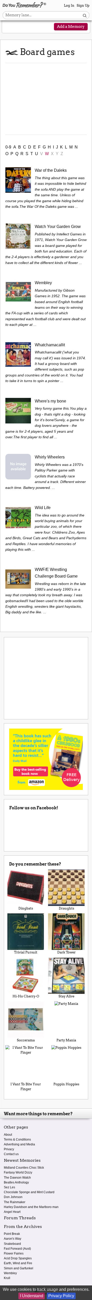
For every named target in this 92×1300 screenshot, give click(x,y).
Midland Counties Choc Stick (24, 1167)
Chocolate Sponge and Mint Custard (29, 1192)
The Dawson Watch (17, 1177)
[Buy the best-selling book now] (46, 758)
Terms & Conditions (17, 1139)
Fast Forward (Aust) (17, 1248)
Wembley (10, 1273)
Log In (69, 5)
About (8, 1134)
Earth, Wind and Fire (18, 1263)
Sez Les (9, 1187)
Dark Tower (66, 952)
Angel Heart (12, 1212)
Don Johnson (13, 1197)
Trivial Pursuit (25, 952)
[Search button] (85, 15)
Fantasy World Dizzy (18, 1172)
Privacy (9, 1149)
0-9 (8, 147)
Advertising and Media (19, 1144)
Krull (7, 1278)
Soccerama (26, 1040)
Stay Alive (66, 996)
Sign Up (83, 5)
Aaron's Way (12, 1238)
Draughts (66, 908)
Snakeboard (12, 1244)
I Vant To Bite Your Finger (25, 1086)
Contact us (11, 1154)
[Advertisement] (46, 99)
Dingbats (25, 908)
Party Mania (66, 1040)
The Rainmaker (14, 1202)
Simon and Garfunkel (18, 1268)
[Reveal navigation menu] (9, 27)
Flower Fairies (14, 1253)
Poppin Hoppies (66, 1084)
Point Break (12, 1234)
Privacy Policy (61, 1296)
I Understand (31, 1296)
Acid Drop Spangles (18, 1258)
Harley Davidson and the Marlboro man (31, 1207)
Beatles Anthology (16, 1182)
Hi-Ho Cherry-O (26, 996)
